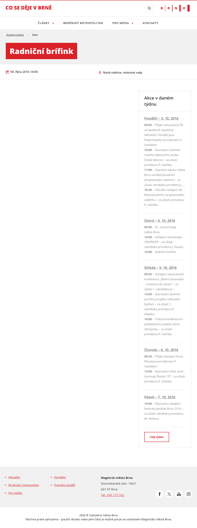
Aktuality (14, 477)
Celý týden (157, 437)
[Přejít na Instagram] (188, 494)
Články (44, 23)
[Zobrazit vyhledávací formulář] (149, 8)
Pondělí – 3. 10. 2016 (161, 118)
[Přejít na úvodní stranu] (29, 10)
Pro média (121, 23)
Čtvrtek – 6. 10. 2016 (161, 349)
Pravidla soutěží (64, 485)
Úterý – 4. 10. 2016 (159, 220)
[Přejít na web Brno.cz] (175, 8)
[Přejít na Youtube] (179, 494)
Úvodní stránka (15, 34)
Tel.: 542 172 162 (112, 495)
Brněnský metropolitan (83, 23)
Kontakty (150, 23)
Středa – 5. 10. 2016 (160, 267)
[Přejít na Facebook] (160, 494)
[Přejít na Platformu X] (169, 494)
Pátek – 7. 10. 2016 (159, 397)
